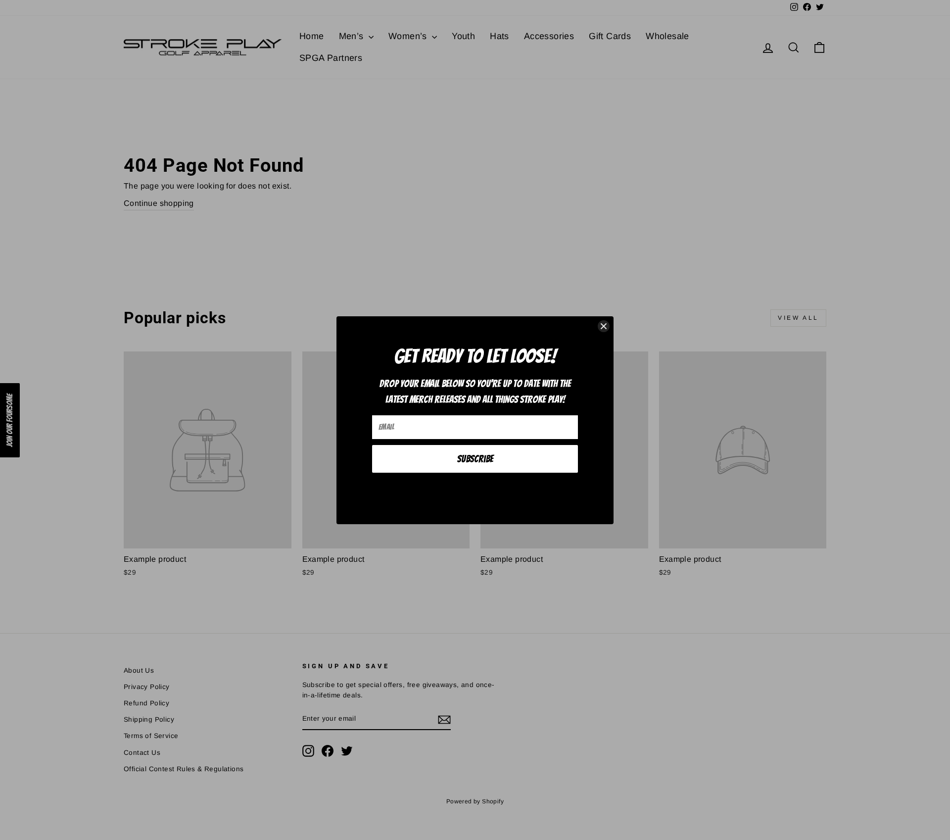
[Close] (604, 326)
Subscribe (475, 458)
